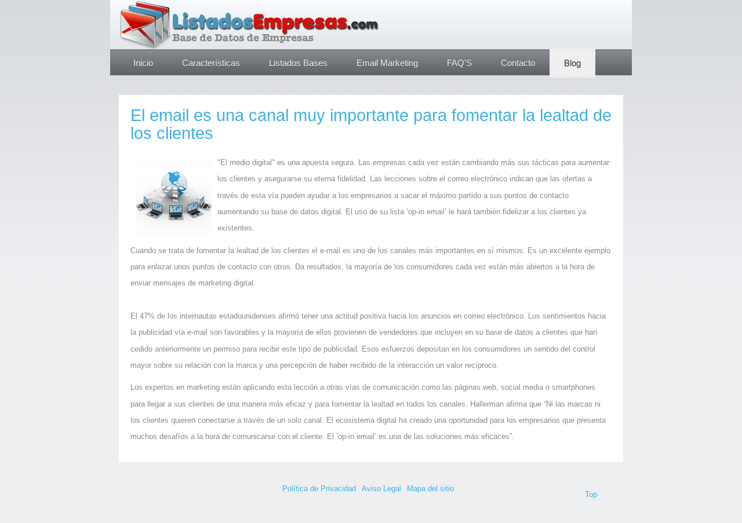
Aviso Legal (381, 488)
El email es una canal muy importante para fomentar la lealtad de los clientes (371, 124)
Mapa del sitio (430, 488)
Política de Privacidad (319, 488)
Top (591, 494)
